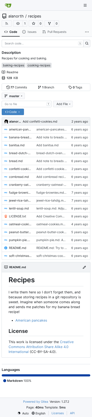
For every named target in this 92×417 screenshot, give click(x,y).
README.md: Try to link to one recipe (62, 248)
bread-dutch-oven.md (20, 153)
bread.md (16, 161)
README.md (17, 248)
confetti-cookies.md (20, 169)
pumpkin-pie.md (20, 240)
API (72, 413)
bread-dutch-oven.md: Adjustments (61, 153)
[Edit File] (84, 267)
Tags (77, 87)
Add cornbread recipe (51, 177)
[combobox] (27, 104)
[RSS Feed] (7, 23)
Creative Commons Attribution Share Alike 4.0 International (41, 347)
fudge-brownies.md (20, 192)
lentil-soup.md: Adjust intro (55, 208)
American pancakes (31, 320)
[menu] (23, 413)
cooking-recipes (39, 65)
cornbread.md (19, 177)
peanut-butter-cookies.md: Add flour (62, 232)
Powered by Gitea (35, 401)
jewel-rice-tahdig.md (20, 200)
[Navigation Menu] (85, 5)
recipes (34, 16)
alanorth (16, 16)
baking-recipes (13, 65)
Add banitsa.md (47, 145)
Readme (12, 72)
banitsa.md (17, 145)
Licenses (58, 413)
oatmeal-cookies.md (20, 224)
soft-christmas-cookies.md (20, 256)
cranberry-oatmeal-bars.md (20, 184)
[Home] (8, 5)
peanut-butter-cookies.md (20, 232)
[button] (18, 23)
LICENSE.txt (17, 216)
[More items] (86, 32)
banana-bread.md (20, 137)
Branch (48, 87)
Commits (18, 87)
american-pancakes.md (20, 129)
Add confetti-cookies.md (40, 121)
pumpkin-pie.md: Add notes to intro (61, 240)
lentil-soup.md (19, 208)
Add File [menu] (62, 104)
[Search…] (86, 43)
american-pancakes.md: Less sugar (61, 129)
